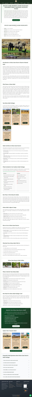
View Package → (7, 123)
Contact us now (5, 305)
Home (9, 383)
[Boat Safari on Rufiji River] (7, 265)
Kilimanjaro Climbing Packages (12, 386)
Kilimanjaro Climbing (16, 3)
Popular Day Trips (11, 387)
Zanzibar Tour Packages (11, 385)
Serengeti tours (10, 384)
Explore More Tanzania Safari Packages (16, 350)
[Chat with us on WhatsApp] (30, 395)
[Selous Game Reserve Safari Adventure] (16, 49)
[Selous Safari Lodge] (25, 264)
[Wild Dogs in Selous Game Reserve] (16, 265)
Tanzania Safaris (6, 3)
